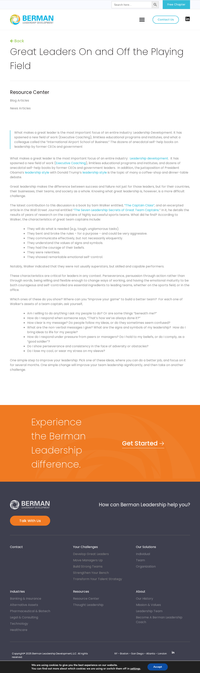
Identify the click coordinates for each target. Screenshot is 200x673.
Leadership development (149, 158)
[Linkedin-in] (173, 652)
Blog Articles (23, 41)
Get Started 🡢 (143, 443)
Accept (157, 667)
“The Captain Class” (139, 205)
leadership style (37, 172)
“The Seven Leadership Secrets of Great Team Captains (116, 210)
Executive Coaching (71, 163)
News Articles (20, 108)
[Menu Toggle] (142, 19)
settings (135, 668)
